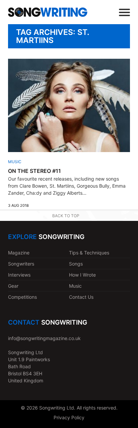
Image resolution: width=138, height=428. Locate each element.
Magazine (18, 252)
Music (14, 161)
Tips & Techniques (89, 252)
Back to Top (65, 215)
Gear (13, 286)
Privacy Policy (69, 417)
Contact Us (81, 297)
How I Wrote (82, 275)
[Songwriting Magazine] (47, 11)
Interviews (19, 275)
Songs (76, 264)
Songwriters (21, 264)
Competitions (22, 297)
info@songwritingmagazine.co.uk (44, 338)
